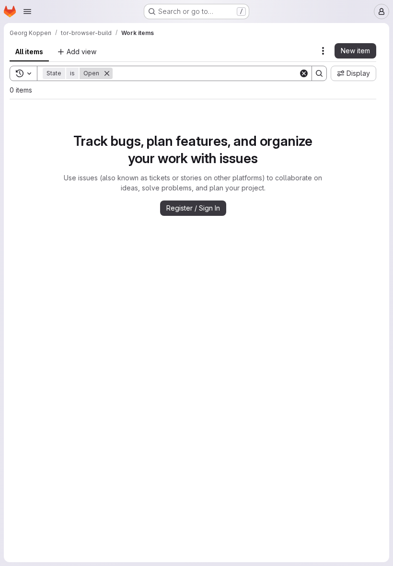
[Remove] (107, 73)
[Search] (319, 73)
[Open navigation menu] (27, 11)
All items (29, 51)
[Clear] (304, 73)
